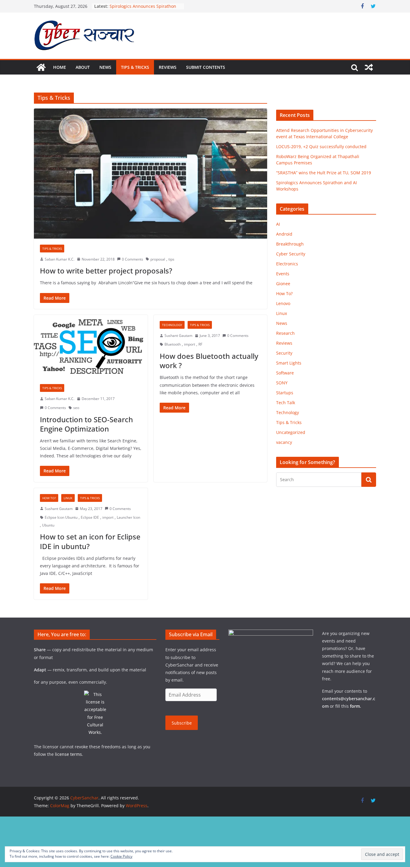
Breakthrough (290, 244)
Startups (284, 392)
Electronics (287, 264)
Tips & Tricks (135, 67)
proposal (157, 259)
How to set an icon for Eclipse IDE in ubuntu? (90, 541)
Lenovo (283, 303)
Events (282, 273)
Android (284, 234)
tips (171, 259)
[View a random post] (369, 67)
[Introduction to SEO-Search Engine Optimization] (91, 346)
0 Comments (132, 259)
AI (278, 224)
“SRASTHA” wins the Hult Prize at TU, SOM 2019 (323, 173)
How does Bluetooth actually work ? (209, 360)
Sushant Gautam (178, 335)
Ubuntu (48, 525)
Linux (68, 498)
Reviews (167, 67)
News (105, 67)
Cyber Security (290, 254)
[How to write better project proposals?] (150, 173)
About (83, 67)
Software (285, 373)
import (189, 344)
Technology (172, 325)
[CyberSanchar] (41, 67)
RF (200, 344)
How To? (49, 498)
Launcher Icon (128, 517)
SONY (282, 383)
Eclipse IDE (90, 517)
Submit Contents (205, 67)
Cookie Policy (121, 856)
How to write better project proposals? (106, 271)
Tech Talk (285, 402)
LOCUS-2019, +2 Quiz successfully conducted (321, 146)
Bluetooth (172, 344)
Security (284, 353)
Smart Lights (288, 363)
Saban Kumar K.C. (59, 259)
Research (285, 333)
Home (59, 67)
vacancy (284, 442)
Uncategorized (290, 432)
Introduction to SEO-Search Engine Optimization (86, 424)
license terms (68, 754)
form (355, 706)
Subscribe (182, 723)
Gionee (283, 283)
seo (76, 407)
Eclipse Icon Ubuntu (61, 517)
